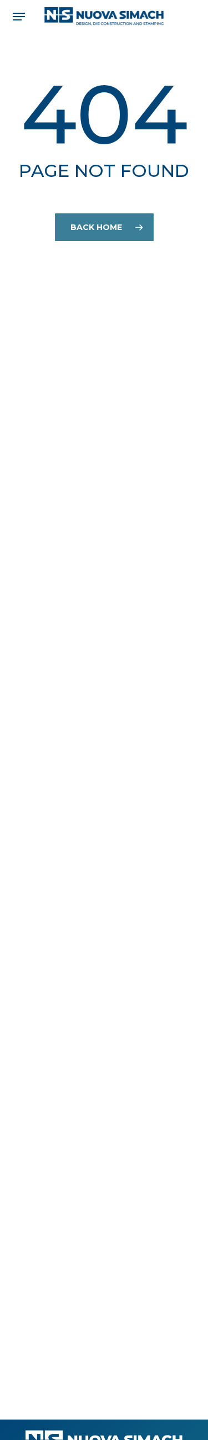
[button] (19, 16)
